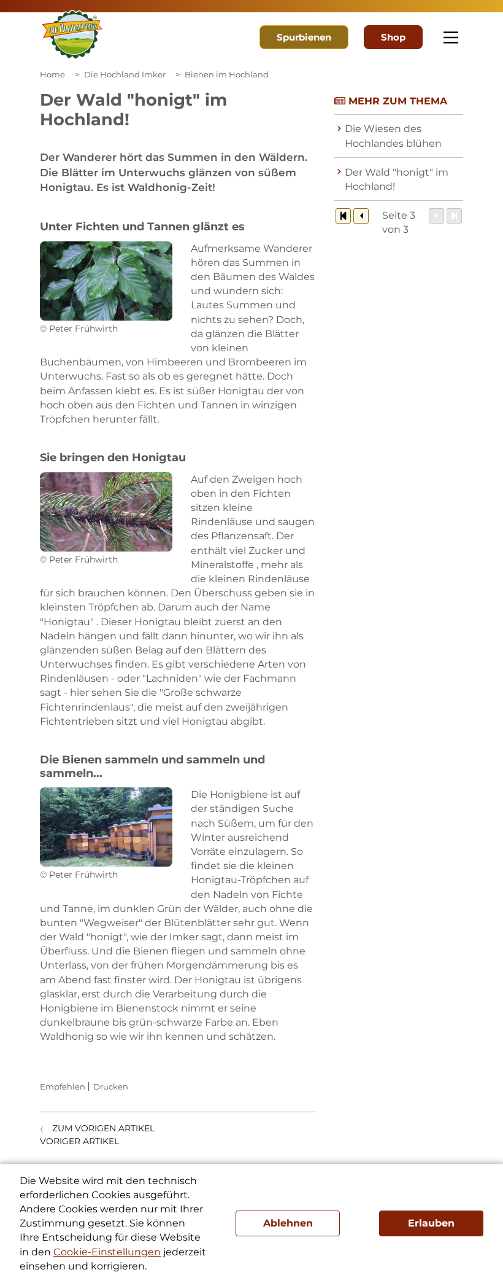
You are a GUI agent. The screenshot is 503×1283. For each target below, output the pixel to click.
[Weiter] (436, 216)
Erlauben (431, 1223)
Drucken (110, 1086)
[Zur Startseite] (72, 35)
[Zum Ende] (454, 216)
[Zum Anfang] (343, 216)
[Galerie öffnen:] (106, 281)
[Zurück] (361, 216)
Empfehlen (62, 1086)
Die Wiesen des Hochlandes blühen (393, 136)
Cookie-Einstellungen (107, 1252)
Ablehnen (288, 1223)
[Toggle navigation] (451, 37)
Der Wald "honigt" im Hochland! (396, 179)
